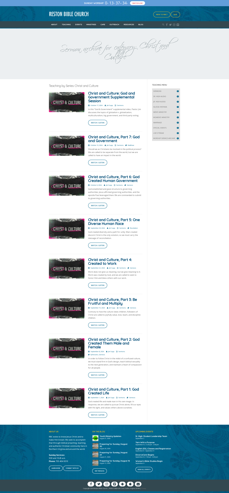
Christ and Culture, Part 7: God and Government (114, 138)
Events (78, 24)
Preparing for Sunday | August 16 (115, 461)
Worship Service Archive (164, 138)
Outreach (114, 24)
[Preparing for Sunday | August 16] (95, 462)
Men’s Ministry (160, 112)
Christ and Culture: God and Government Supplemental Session (111, 97)
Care (103, 24)
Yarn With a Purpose (145, 442)
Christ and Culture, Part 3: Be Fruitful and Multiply (112, 301)
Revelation (134, 228)
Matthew (131, 145)
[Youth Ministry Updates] (95, 438)
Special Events (160, 128)
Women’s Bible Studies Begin (149, 461)
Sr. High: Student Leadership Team (151, 436)
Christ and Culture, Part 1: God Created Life (113, 391)
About (54, 24)
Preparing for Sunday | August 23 (114, 453)
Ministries (91, 24)
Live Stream (158, 133)
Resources (129, 24)
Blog (140, 24)
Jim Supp (110, 105)
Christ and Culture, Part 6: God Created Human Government (114, 178)
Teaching (66, 24)
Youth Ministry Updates (110, 436)
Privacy (143, 488)
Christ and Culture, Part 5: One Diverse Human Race (114, 221)
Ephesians (94, 355)
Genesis (130, 185)
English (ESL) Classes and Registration (153, 448)
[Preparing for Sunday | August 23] (95, 454)
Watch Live (137, 3)
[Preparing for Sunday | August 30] (95, 446)
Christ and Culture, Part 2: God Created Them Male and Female (114, 343)
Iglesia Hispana (160, 107)
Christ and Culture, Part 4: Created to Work (110, 261)
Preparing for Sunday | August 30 (114, 445)
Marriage (157, 122)
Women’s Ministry (161, 117)
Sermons (120, 105)
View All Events (144, 469)
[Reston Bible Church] (69, 13)
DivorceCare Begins (144, 455)
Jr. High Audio (159, 101)
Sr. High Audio (159, 96)
